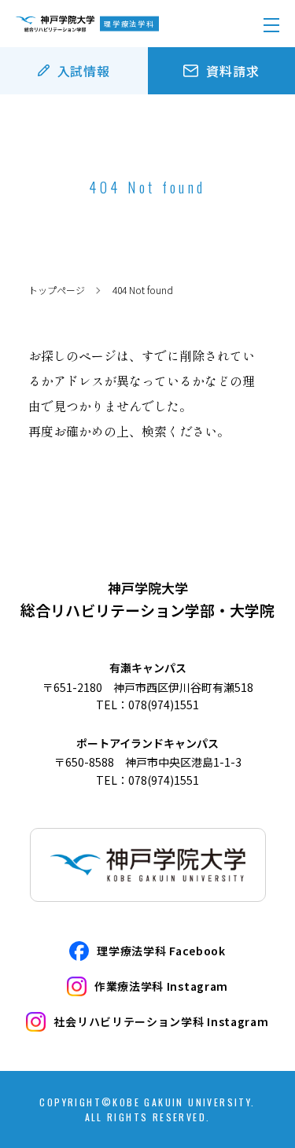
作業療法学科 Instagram (161, 986)
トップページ (56, 289)
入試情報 (83, 70)
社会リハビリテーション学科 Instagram (160, 1021)
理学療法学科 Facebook (161, 951)
